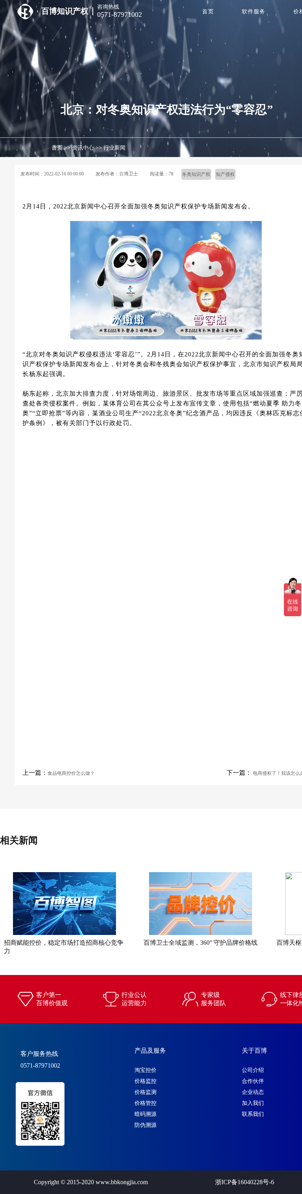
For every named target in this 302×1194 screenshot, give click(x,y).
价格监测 (145, 1092)
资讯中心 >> (87, 148)
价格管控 (145, 1103)
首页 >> (61, 148)
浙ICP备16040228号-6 (244, 1182)
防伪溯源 (145, 1125)
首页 (208, 12)
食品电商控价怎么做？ (71, 773)
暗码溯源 (145, 1114)
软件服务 (253, 12)
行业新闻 (114, 148)
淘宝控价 (145, 1070)
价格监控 (145, 1081)
